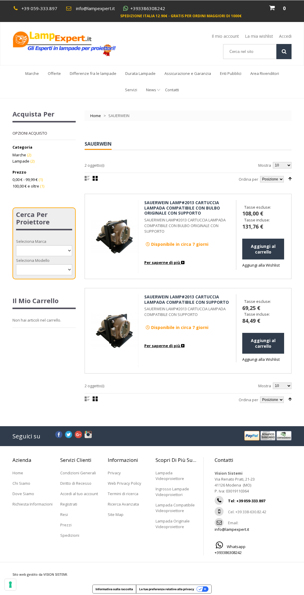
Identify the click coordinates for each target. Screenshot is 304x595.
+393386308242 (147, 8)
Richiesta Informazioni (32, 504)
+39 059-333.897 (39, 8)
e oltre (25, 186)
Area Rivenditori (264, 73)
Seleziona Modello (33, 260)
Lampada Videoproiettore (170, 475)
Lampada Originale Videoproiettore (173, 523)
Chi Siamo (21, 483)
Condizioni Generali (78, 473)
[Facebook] (58, 433)
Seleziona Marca (31, 241)
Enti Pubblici (230, 73)
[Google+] (78, 433)
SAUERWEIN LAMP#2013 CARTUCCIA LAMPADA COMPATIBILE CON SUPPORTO (186, 299)
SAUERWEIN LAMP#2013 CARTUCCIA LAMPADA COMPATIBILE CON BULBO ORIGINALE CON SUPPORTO (182, 208)
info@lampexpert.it (95, 8)
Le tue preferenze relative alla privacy (166, 589)
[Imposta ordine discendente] (290, 179)
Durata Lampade (140, 73)
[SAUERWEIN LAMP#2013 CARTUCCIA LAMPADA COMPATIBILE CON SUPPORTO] (114, 330)
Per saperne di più (162, 262)
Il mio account (225, 36)
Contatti (172, 89)
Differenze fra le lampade (93, 73)
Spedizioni (69, 535)
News (151, 89)
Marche (32, 73)
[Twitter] (68, 433)
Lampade (20, 161)
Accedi (285, 36)
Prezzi (66, 525)
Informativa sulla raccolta (114, 589)
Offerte (54, 73)
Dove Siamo (23, 493)
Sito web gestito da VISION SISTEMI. (40, 574)
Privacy (114, 473)
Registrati (68, 504)
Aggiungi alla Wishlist (261, 265)
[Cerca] (284, 51)
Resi (64, 514)
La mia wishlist (259, 36)
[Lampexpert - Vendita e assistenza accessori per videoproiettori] (69, 43)
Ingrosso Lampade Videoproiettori (172, 491)
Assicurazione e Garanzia (187, 73)
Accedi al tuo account (79, 493)
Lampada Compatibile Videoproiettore (175, 507)
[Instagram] (88, 433)
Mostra (264, 165)
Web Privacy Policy (124, 483)
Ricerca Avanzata (123, 504)
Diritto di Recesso (75, 483)
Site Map (116, 514)
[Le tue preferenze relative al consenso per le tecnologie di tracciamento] (10, 584)
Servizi (131, 89)
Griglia (95, 178)
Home (95, 115)
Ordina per (248, 179)
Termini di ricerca (123, 493)
